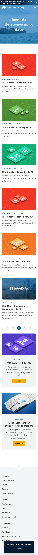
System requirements (9, 517)
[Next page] (35, 328)
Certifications (6, 504)
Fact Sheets (6, 532)
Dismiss (20, 549)
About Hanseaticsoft (9, 480)
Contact (4, 485)
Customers (5, 489)
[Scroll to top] (19, 468)
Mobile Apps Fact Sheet (10, 536)
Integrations (6, 513)
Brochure (5, 528)
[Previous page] (3, 328)
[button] (36, 2)
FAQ (3, 508)
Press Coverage (7, 493)
